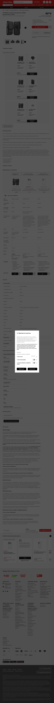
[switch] (34, 359)
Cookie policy (28, 354)
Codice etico (23, 354)
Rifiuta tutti (21, 369)
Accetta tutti (32, 369)
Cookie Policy (19, 352)
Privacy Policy (19, 354)
